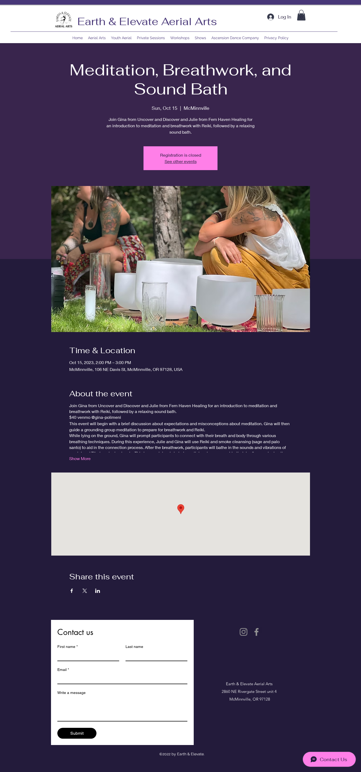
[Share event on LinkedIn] (97, 591)
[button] (301, 15)
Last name (134, 646)
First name (67, 646)
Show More (80, 458)
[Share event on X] (84, 591)
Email (63, 669)
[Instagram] (243, 632)
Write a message (71, 693)
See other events (181, 161)
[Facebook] (256, 632)
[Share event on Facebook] (71, 591)
